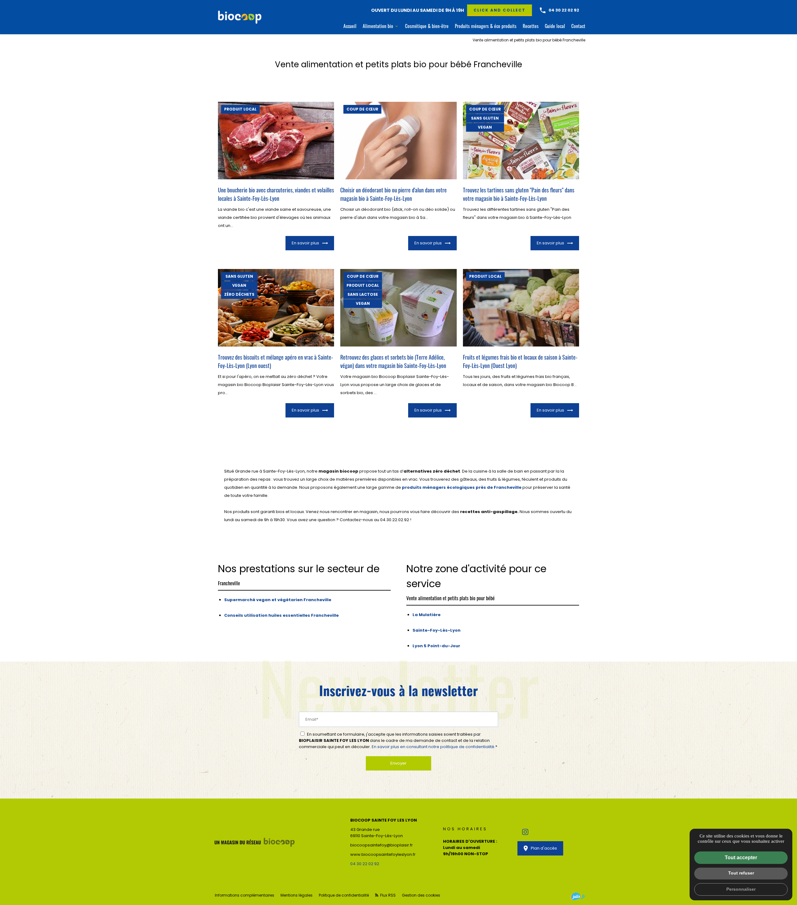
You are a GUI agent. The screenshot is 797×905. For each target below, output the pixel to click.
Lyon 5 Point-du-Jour (436, 646)
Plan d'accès (544, 848)
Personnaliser (741, 889)
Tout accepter (741, 857)
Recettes (531, 26)
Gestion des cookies (421, 895)
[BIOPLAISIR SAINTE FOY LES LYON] (240, 17)
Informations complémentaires (244, 895)
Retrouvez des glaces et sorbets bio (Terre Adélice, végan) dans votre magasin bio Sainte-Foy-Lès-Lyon (393, 361)
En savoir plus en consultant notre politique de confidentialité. (433, 747)
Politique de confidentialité (344, 895)
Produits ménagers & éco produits (485, 26)
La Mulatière (427, 615)
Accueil (349, 26)
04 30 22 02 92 (564, 10)
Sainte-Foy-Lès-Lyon (436, 630)
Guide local (555, 26)
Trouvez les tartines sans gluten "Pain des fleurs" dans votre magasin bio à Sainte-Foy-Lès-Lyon (518, 194)
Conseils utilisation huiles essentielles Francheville (281, 615)
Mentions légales (297, 895)
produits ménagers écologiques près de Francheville (461, 487)
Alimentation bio (378, 26)
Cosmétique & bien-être (427, 26)
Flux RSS (387, 895)
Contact (578, 26)
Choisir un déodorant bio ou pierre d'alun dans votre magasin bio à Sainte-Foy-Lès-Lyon (393, 194)
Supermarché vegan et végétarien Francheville (277, 600)
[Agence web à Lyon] (577, 896)
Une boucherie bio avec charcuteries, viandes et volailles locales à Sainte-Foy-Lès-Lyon (276, 194)
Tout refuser (741, 872)
